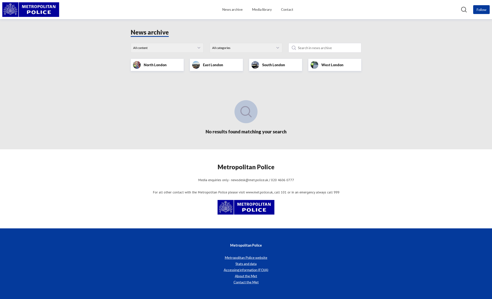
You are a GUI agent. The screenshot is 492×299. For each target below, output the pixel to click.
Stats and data (246, 264)
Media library (262, 9)
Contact (287, 9)
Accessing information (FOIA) (246, 270)
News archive (232, 9)
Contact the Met (246, 282)
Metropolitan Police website (246, 257)
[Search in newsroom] (464, 10)
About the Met (246, 276)
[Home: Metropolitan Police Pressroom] (30, 9)
